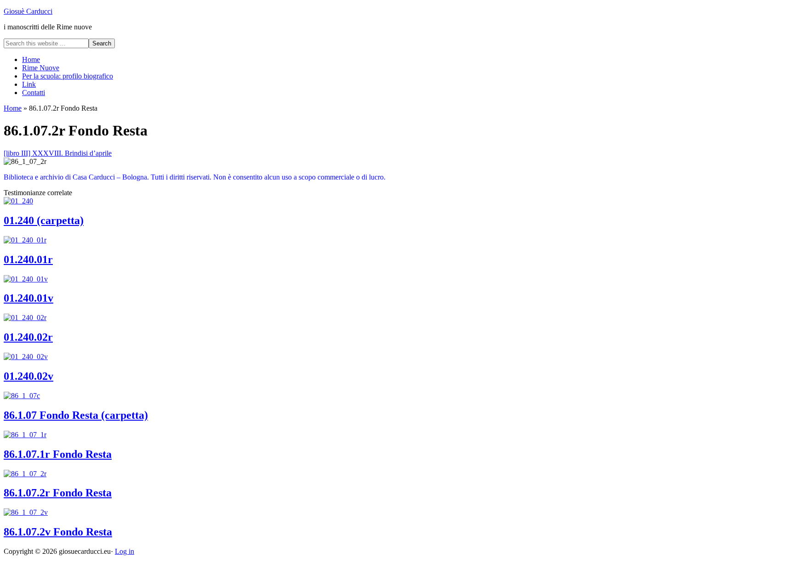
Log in (124, 551)
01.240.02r (28, 337)
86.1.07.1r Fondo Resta (58, 454)
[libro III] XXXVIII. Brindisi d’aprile (58, 153)
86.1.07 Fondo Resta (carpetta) (76, 415)
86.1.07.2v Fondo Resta (58, 532)
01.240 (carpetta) (44, 220)
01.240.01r (28, 259)
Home (13, 108)
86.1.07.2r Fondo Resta (58, 493)
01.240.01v (28, 298)
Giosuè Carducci (28, 11)
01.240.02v (28, 376)
